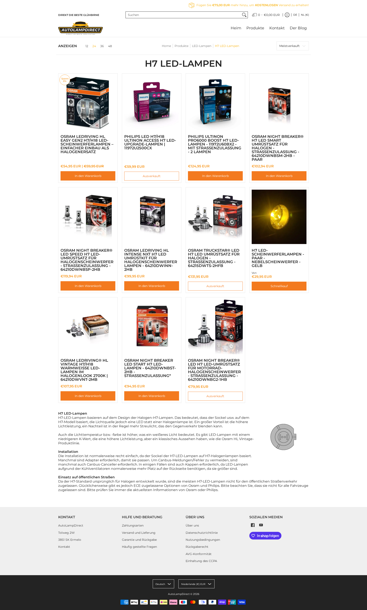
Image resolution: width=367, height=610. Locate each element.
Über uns (192, 525)
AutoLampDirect (70, 525)
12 (86, 46)
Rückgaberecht (197, 547)
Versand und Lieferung (138, 533)
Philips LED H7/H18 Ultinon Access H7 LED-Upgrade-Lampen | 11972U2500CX (150, 142)
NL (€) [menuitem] (305, 14)
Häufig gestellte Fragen (139, 547)
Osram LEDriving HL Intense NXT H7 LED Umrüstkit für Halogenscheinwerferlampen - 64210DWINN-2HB (150, 260)
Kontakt (64, 547)
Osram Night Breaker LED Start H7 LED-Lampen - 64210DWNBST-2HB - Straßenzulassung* (150, 368)
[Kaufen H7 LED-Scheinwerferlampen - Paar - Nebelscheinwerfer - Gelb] (279, 216)
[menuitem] (266, 15)
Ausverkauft (152, 176)
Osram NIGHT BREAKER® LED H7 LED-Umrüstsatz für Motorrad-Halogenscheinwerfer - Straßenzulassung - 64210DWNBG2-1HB (214, 370)
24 (94, 46)
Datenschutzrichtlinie (202, 533)
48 (110, 46)
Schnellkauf (279, 286)
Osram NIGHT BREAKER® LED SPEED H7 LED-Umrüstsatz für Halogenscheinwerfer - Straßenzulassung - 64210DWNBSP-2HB (87, 260)
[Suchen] (244, 15)
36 (102, 46)
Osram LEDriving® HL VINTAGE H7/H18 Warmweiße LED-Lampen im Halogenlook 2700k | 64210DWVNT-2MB (84, 370)
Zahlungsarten (133, 525)
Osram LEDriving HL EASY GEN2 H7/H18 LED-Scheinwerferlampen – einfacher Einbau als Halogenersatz (87, 144)
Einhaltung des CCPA (201, 561)
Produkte (181, 46)
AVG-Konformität (199, 554)
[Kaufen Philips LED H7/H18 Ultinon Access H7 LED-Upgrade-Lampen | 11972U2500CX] (151, 103)
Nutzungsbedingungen (203, 540)
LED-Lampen (201, 46)
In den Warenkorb (88, 176)
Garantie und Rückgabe (139, 540)
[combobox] (183, 15)
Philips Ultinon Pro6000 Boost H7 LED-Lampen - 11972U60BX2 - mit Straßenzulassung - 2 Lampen (214, 144)
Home (166, 46)
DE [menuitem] (295, 14)
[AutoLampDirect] (80, 28)
